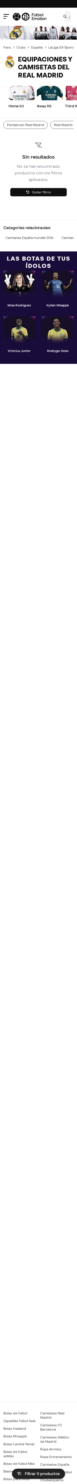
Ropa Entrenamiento (56, 1457)
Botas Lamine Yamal (18, 1444)
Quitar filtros (41, 192)
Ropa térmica (50, 1449)
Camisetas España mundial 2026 (29, 238)
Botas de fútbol (15, 1413)
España (37, 47)
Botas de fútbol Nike (19, 1463)
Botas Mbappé (15, 1436)
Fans (7, 47)
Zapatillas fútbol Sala (19, 1421)
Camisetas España (54, 1464)
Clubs (20, 47)
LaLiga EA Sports (61, 47)
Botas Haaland (14, 1428)
